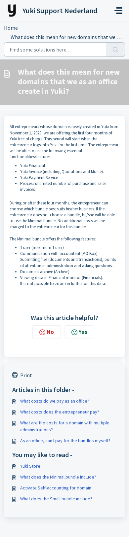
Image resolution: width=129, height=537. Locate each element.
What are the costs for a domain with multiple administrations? (64, 426)
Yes (83, 332)
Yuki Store (30, 466)
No (50, 332)
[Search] (115, 49)
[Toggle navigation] (118, 11)
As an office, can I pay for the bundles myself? (65, 441)
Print (26, 375)
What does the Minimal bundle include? (58, 477)
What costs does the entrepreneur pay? (59, 412)
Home (11, 27)
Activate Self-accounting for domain (55, 488)
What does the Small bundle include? (56, 499)
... (31, 27)
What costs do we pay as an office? (54, 401)
